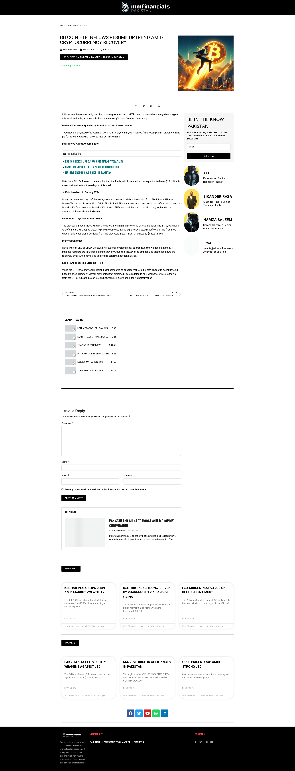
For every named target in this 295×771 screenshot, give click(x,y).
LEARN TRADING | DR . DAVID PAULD (94, 328)
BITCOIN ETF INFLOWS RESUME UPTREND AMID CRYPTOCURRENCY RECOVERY (111, 40)
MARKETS (71, 26)
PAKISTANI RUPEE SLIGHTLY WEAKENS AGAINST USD (92, 167)
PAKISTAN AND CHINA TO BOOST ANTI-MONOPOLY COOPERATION (141, 523)
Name (65, 461)
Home (62, 26)
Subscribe (208, 156)
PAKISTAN (95, 742)
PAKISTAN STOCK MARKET (117, 742)
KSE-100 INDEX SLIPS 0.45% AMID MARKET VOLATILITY (94, 161)
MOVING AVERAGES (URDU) (90, 362)
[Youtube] (147, 713)
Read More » (70, 618)
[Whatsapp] (156, 713)
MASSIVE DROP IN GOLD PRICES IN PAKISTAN (88, 172)
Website (128, 475)
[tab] (90, 328)
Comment (67, 423)
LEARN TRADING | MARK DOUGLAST (94, 337)
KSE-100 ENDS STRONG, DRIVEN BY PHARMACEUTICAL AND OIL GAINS (147, 592)
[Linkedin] (164, 713)
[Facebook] (130, 713)
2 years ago (135, 530)
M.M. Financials (119, 530)
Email (65, 475)
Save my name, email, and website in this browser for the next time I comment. (106, 489)
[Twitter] (139, 713)
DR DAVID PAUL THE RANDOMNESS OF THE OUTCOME (103, 353)
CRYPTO (83, 26)
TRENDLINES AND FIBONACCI (91, 370)
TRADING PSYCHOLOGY (89, 345)
